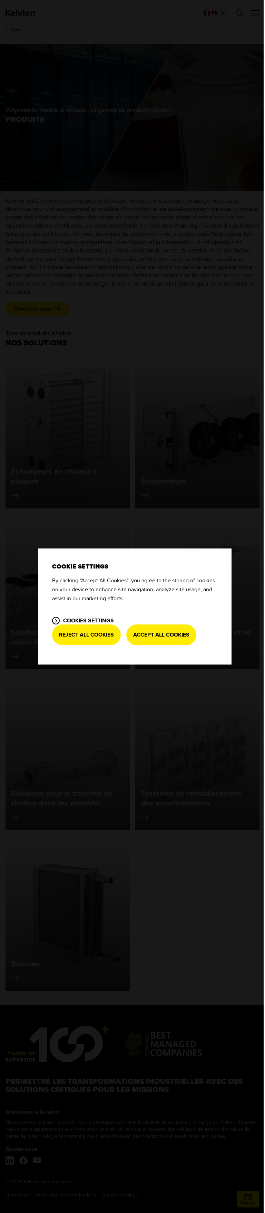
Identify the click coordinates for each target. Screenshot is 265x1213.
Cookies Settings (88, 620)
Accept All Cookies (161, 634)
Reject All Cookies (86, 634)
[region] (135, 606)
